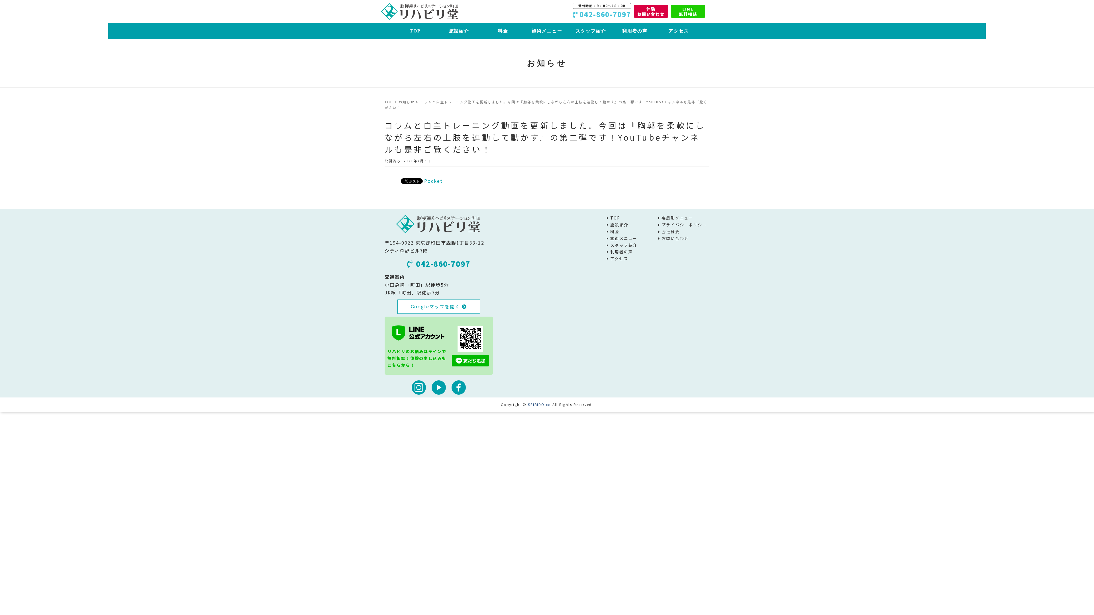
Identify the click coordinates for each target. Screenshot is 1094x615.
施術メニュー (547, 30)
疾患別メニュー (677, 218)
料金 (503, 30)
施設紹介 (459, 30)
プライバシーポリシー (684, 224)
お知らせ (407, 101)
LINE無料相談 (688, 11)
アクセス (679, 30)
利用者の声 (635, 30)
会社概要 (671, 231)
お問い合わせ (675, 238)
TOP (415, 30)
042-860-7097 (443, 264)
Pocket (433, 180)
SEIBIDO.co (539, 404)
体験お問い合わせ (651, 11)
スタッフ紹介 (591, 30)
